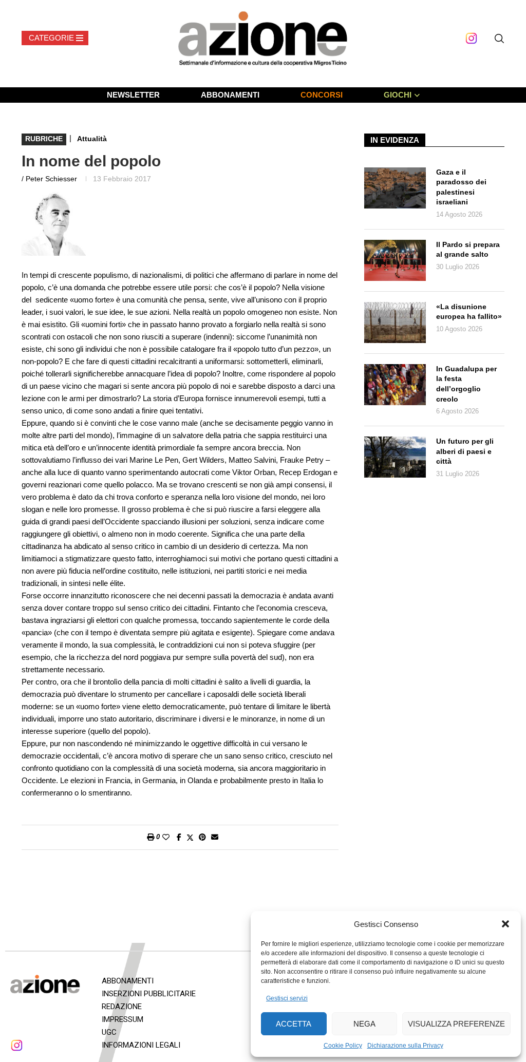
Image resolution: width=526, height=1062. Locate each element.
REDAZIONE (122, 1006)
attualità (92, 139)
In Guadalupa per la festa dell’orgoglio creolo (466, 384)
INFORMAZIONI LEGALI (141, 1045)
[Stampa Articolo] (150, 837)
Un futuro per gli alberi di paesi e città (465, 451)
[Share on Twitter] (190, 837)
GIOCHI (397, 94)
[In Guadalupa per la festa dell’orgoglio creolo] (395, 384)
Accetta (293, 1023)
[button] (505, 924)
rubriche (44, 139)
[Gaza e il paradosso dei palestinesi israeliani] (395, 187)
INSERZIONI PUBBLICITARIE (149, 993)
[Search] (499, 38)
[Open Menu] (55, 38)
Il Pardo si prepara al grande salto (468, 249)
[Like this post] (166, 837)
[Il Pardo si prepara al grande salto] (395, 260)
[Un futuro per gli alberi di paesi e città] (395, 457)
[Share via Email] (214, 837)
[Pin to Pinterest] (202, 837)
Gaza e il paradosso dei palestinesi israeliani (461, 187)
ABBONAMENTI (230, 94)
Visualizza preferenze (456, 1023)
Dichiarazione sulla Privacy (405, 1045)
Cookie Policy (343, 1045)
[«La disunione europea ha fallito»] (395, 322)
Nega (364, 1023)
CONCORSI (321, 94)
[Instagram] (471, 38)
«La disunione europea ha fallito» (469, 311)
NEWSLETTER (133, 94)
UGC (109, 1032)
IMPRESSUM (122, 1019)
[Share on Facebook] (179, 837)
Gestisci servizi (287, 998)
